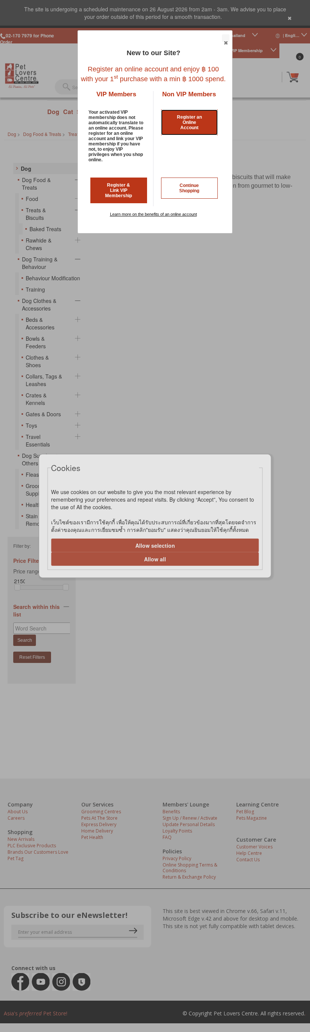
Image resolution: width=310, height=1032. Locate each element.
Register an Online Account (189, 122)
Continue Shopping (189, 188)
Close (225, 38)
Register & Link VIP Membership (118, 190)
